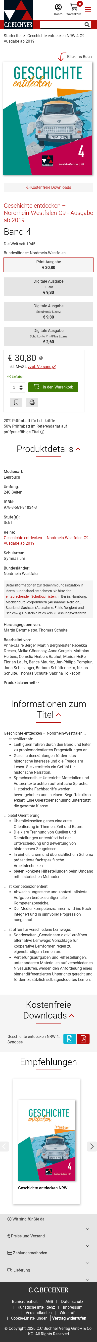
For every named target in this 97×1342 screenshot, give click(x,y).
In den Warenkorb (57, 387)
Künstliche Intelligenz (36, 1307)
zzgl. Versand (39, 366)
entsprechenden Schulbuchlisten (31, 596)
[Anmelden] (58, 8)
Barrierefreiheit (25, 1301)
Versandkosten (39, 1312)
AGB (49, 1301)
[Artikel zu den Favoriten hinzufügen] (16, 402)
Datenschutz (72, 1301)
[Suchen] (87, 25)
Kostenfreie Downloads (50, 187)
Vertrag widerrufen (69, 1318)
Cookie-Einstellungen (29, 1318)
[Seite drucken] (32, 402)
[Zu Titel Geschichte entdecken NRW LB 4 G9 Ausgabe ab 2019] (46, 1133)
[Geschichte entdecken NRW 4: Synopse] (69, 1039)
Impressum (73, 1307)
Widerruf (67, 1312)
